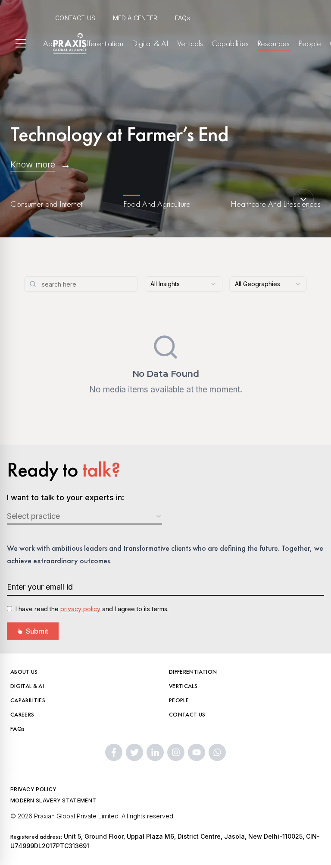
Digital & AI (150, 43)
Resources (273, 43)
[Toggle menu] (20, 43)
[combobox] (183, 284)
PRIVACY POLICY (33, 789)
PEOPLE (179, 700)
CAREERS (22, 714)
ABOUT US (24, 672)
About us (57, 43)
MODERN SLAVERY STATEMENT (53, 800)
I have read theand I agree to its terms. (92, 608)
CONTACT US (75, 18)
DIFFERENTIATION (193, 672)
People (309, 43)
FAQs (182, 18)
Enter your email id (40, 586)
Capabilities (230, 43)
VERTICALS (183, 686)
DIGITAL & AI (27, 686)
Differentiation (101, 43)
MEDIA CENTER (135, 18)
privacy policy (80, 608)
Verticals (190, 43)
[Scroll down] (303, 199)
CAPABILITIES (27, 700)
